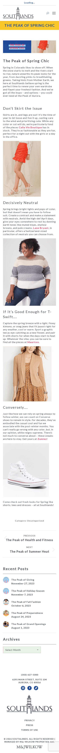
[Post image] (6, 580)
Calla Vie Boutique (30, 127)
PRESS (29, 725)
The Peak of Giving (22, 579)
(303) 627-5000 (29, 674)
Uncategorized (35, 520)
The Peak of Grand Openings (28, 624)
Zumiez (42, 438)
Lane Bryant (41, 227)
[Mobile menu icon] (54, 13)
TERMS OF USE (29, 730)
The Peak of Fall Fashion (26, 602)
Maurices (33, 342)
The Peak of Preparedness (27, 613)
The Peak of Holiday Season (28, 590)
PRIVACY (30, 720)
